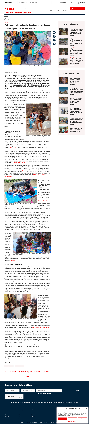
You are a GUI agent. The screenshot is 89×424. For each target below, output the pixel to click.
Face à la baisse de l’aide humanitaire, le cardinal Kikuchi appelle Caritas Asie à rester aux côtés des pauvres (76, 82)
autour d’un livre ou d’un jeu (19, 162)
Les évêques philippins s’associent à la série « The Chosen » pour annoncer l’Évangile (76, 31)
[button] (86, 408)
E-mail (49, 387)
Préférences (82, 418)
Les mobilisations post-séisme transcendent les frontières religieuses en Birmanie (76, 120)
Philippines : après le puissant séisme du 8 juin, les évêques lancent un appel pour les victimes (76, 42)
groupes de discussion (43, 200)
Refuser (72, 418)
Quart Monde (13, 147)
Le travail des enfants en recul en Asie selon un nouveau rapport (76, 129)
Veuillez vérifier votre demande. (44, 393)
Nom (12, 387)
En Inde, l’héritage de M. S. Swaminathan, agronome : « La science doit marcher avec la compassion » (76, 101)
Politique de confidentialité (72, 421)
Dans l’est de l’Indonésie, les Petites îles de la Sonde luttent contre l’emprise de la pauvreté (76, 91)
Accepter (62, 418)
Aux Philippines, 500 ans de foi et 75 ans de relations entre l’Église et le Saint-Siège (76, 61)
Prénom (28, 387)
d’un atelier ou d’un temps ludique (19, 170)
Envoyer (77, 390)
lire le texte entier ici (16, 260)
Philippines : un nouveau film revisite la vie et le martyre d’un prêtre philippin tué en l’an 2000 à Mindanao (76, 52)
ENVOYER (27, 376)
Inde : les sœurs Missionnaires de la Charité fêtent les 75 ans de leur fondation (76, 110)
